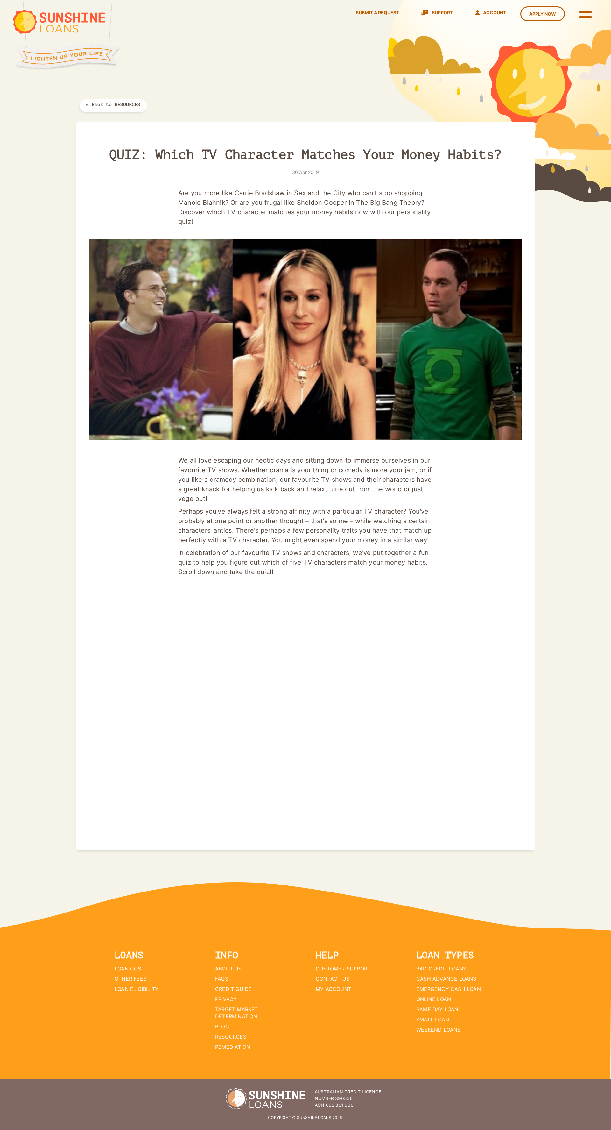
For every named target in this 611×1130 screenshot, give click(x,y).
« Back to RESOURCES (113, 104)
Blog (222, 1026)
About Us (228, 968)
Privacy (226, 999)
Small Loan (432, 1019)
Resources (230, 1037)
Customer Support (343, 968)
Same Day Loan (437, 1009)
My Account (333, 989)
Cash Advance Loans (446, 979)
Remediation (232, 1047)
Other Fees (130, 979)
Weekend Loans (438, 1030)
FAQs (221, 979)
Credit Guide (233, 989)
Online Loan (433, 999)
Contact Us (332, 979)
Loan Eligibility (136, 989)
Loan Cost (129, 968)
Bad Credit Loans (441, 968)
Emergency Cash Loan (448, 989)
